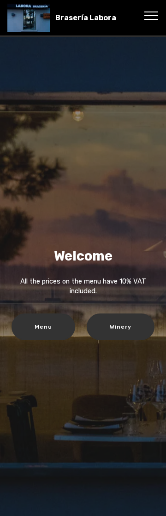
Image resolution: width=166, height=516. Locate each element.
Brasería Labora (85, 17)
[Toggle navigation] (151, 15)
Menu (43, 327)
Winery (120, 327)
